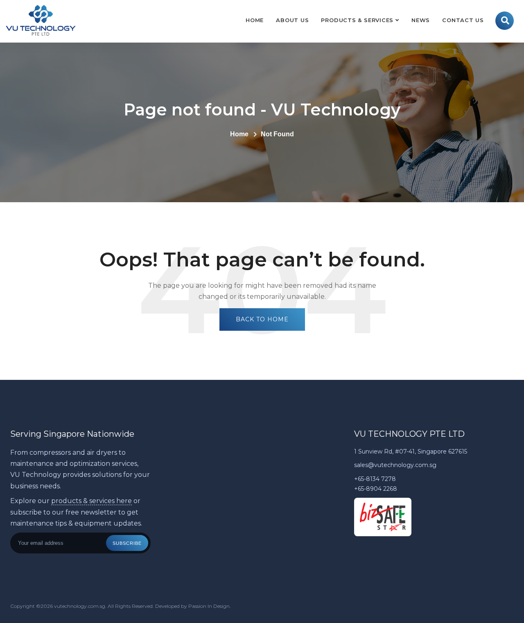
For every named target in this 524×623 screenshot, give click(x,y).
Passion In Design (209, 606)
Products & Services (357, 20)
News (420, 20)
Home (255, 20)
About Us (292, 20)
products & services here (91, 501)
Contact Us (463, 20)
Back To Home (262, 319)
